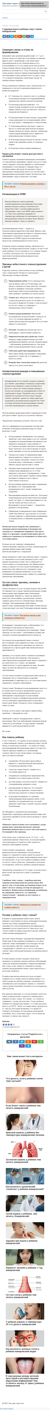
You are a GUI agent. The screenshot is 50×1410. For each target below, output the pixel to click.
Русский (3, 1409)
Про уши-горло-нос (12, 3)
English (5, 18)
